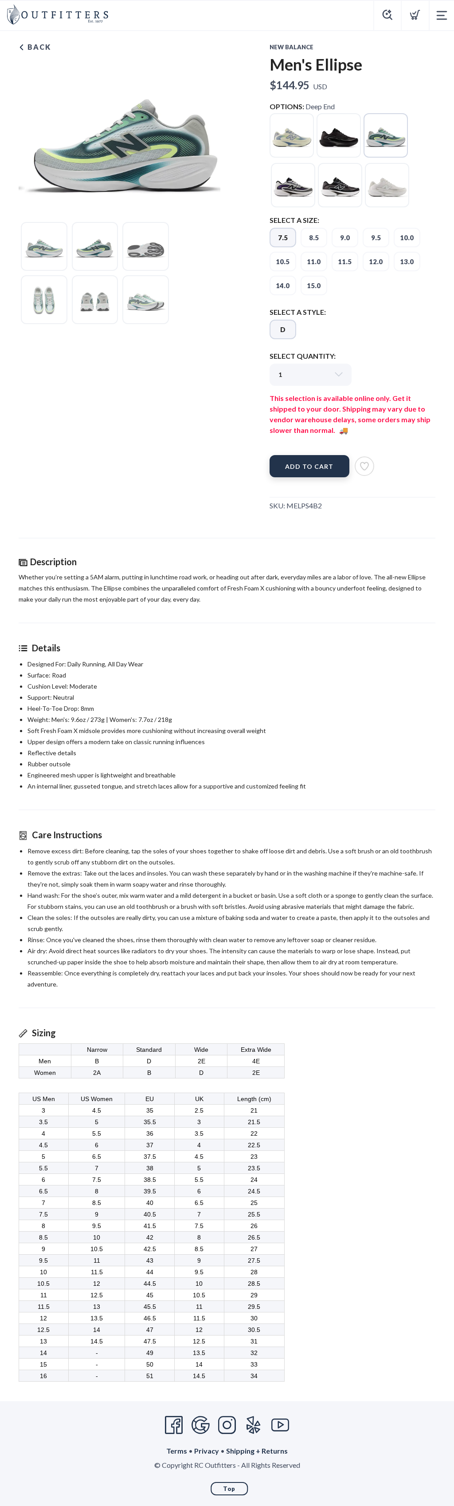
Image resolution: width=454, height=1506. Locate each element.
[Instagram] (227, 1425)
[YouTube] (280, 1425)
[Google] (200, 1425)
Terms (176, 1451)
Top (229, 1488)
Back (38, 47)
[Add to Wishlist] (364, 466)
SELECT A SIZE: (294, 220)
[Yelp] (253, 1425)
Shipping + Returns (257, 1451)
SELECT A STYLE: (298, 312)
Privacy (206, 1451)
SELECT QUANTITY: (303, 356)
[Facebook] (173, 1425)
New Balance (291, 47)
